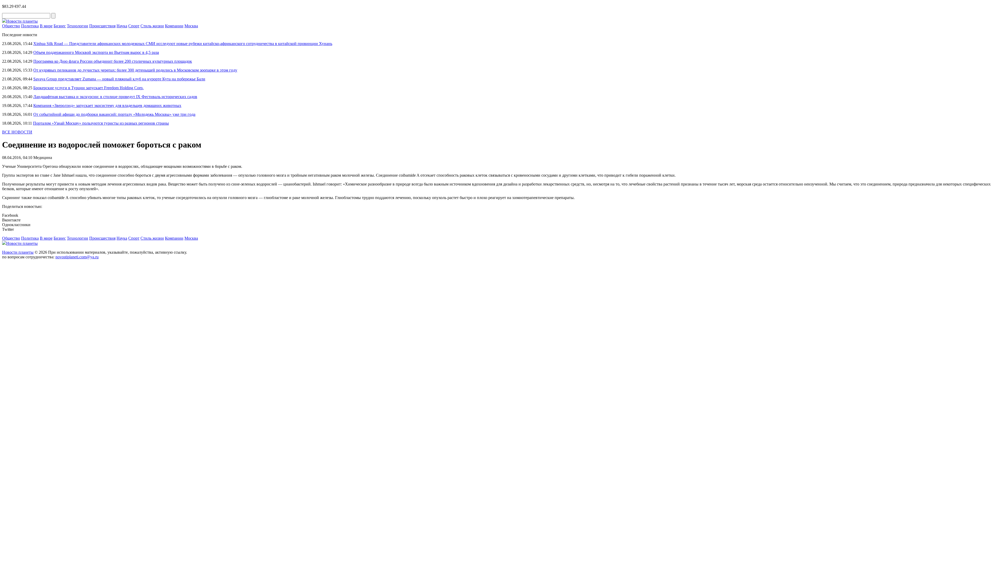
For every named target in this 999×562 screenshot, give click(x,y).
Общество (11, 26)
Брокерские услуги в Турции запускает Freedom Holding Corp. (88, 88)
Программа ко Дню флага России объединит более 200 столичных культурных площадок (112, 61)
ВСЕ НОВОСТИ (17, 132)
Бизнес (60, 26)
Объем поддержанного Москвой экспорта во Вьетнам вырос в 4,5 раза (96, 52)
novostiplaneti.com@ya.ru (77, 257)
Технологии (77, 26)
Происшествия (102, 26)
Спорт (133, 26)
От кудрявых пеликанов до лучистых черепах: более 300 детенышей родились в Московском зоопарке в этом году (135, 70)
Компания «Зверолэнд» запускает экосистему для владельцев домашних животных (107, 105)
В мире (46, 26)
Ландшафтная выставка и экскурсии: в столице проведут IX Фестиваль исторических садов (115, 96)
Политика (30, 26)
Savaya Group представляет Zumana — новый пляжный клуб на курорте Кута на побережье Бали (119, 79)
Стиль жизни (152, 26)
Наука (122, 26)
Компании (174, 26)
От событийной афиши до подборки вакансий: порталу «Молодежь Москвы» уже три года (114, 114)
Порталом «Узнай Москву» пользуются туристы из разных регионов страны (101, 123)
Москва (191, 26)
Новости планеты (18, 252)
